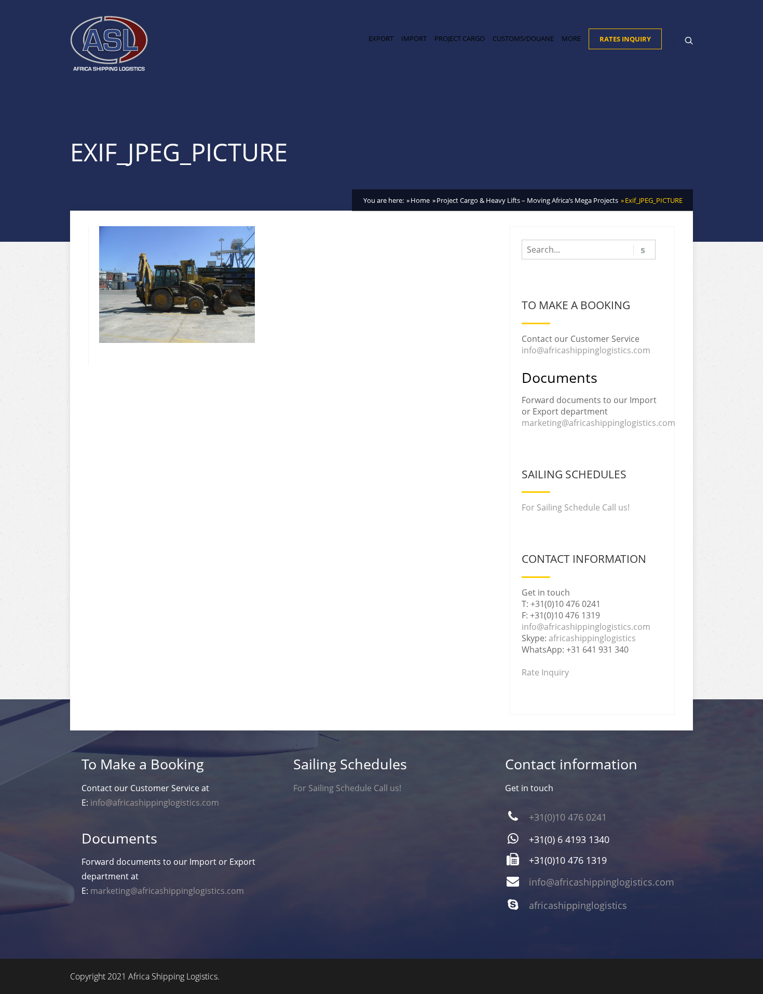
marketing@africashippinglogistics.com (598, 423)
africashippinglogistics (592, 638)
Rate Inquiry (545, 672)
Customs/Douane (523, 38)
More (571, 38)
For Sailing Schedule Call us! (576, 507)
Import (414, 38)
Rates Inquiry (625, 39)
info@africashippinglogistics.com (586, 350)
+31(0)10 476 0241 (568, 817)
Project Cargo (459, 38)
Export (381, 38)
